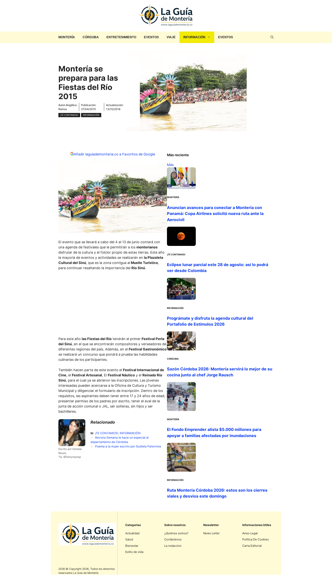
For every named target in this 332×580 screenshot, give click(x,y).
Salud (129, 539)
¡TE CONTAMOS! (69, 115)
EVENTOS (151, 37)
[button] (272, 37)
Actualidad (132, 533)
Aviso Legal (250, 533)
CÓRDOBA (91, 37)
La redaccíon (173, 546)
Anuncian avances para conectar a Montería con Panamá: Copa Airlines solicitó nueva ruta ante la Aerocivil (215, 213)
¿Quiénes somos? (176, 533)
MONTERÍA (66, 37)
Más (170, 165)
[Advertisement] (112, 304)
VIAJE (171, 37)
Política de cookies (255, 539)
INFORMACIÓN (194, 37)
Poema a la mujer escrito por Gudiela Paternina (128, 446)
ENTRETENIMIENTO (121, 37)
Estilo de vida (134, 552)
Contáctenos (173, 539)
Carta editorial (252, 546)
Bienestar (131, 546)
